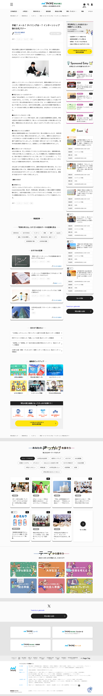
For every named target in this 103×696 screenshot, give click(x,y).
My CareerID (52, 675)
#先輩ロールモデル (24, 463)
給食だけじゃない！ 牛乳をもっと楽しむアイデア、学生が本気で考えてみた (82, 501)
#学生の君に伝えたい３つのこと (51, 472)
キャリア (26, 39)
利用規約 (19, 658)
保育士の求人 (77, 681)
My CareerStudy (45, 675)
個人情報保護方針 (60, 690)
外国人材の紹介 (47, 682)
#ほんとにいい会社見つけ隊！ (51, 463)
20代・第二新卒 (48, 679)
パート (30, 667)
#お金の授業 (80, 463)
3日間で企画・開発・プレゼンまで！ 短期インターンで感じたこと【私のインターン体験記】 (36, 350)
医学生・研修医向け (54, 666)
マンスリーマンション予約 (84, 675)
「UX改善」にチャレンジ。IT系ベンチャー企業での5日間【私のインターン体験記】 (36, 333)
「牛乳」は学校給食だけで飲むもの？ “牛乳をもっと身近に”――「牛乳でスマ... (62, 501)
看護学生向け (46, 666)
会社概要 (30, 690)
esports (58, 232)
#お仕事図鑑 (78, 458)
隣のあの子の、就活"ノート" (48, 237)
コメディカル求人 (60, 681)
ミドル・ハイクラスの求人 (78, 666)
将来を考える (36, 11)
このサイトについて (14, 658)
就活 (36, 237)
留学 (51, 232)
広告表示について (35, 658)
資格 (45, 232)
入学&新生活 (13, 11)
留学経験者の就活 (38, 666)
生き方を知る (26, 232)
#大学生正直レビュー (54, 467)
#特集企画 (42, 467)
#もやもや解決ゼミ (68, 463)
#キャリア (42, 261)
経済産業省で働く (30, 241)
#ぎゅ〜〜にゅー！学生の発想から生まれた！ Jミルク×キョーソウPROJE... (40, 501)
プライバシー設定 (57, 658)
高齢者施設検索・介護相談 (51, 677)
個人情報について (24, 658)
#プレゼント (36, 463)
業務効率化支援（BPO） (40, 684)
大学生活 (25, 11)
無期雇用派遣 (84, 681)
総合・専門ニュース (43, 672)
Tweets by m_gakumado (73, 306)
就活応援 (48, 11)
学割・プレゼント (70, 11)
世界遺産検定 (59, 673)
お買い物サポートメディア (72, 675)
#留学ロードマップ (56, 458)
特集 (82, 11)
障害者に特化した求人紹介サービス (50, 667)
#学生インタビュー (31, 467)
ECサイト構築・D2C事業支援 (34, 675)
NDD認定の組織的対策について (73, 658)
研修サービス (31, 684)
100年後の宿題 (43, 241)
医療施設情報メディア (61, 675)
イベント (90, 11)
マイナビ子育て (76, 673)
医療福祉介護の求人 (80, 667)
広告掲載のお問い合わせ (50, 658)
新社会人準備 (58, 11)
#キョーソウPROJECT (27, 458)
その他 (79, 82)
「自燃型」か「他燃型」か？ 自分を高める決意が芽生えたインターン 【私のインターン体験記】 (36, 344)
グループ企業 (52, 690)
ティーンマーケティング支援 (71, 672)
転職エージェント (61, 679)
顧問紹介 (40, 681)
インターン (33, 15)
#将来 (48, 261)
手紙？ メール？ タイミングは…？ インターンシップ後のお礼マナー (54, 15)
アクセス (35, 690)
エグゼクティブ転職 (71, 679)
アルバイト (87, 666)
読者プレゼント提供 (42, 658)
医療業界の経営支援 (39, 682)
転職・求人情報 (63, 666)
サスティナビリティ (41, 690)
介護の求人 (31, 682)
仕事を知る (16, 232)
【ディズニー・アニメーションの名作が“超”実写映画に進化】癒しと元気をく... (85, 87)
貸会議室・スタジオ (56, 684)
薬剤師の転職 (46, 681)
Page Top (86, 658)
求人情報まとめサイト (33, 672)
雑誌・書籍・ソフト (42, 673)
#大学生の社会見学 (42, 458)
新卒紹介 (54, 679)
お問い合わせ (30, 658)
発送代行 (48, 684)
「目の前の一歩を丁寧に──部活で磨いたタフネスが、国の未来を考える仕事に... (85, 119)
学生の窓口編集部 (19, 32)
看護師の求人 (53, 681)
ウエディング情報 (51, 673)
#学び (33, 312)
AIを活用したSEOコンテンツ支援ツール (36, 677)
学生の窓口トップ (14, 15)
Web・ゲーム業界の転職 (38, 679)
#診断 (75, 467)
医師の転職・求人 (69, 681)
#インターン (35, 261)
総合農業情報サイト (67, 673)
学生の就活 (31, 666)
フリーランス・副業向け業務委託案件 (66, 667)
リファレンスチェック (74, 684)
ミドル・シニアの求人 (37, 667)
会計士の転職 (79, 679)
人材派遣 (30, 679)
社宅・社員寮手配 (65, 684)
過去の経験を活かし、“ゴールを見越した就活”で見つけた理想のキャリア (84, 76)
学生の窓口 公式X (80, 311)
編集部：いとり (57, 283)
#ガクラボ (68, 458)
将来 (31, 39)
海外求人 (69, 666)
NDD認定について (64, 658)
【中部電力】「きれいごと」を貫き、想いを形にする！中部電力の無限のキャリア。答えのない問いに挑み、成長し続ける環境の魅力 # (85, 168)
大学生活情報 (81, 672)
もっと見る (80, 298)
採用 (48, 690)
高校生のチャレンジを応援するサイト (56, 672)
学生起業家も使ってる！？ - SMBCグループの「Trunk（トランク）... (84, 98)
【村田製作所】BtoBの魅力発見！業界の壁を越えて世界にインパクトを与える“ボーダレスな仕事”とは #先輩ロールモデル (85, 274)
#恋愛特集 (67, 467)
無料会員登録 (37, 423)
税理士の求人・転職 (33, 681)
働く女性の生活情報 (33, 673)
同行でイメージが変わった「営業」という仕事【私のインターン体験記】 (33, 338)
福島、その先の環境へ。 (24, 237)
